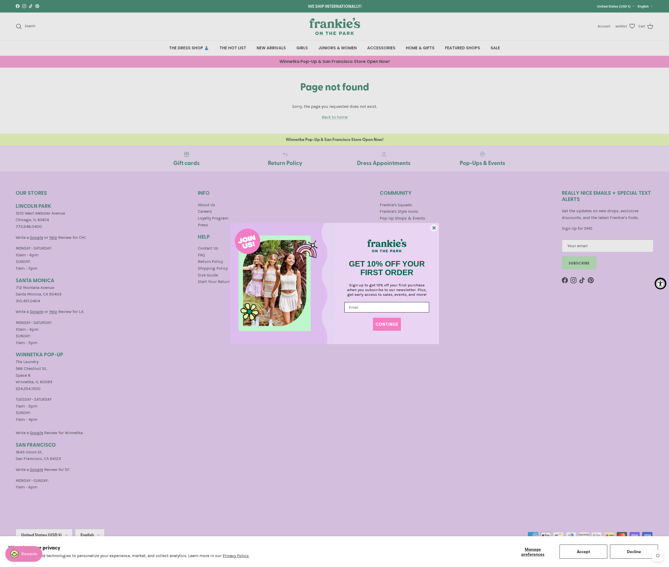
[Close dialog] (434, 228)
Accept (583, 551)
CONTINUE (387, 324)
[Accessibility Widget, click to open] (660, 284)
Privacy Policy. (236, 555)
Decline (634, 551)
